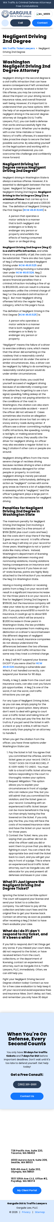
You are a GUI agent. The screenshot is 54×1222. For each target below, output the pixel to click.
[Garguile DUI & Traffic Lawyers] (17, 14)
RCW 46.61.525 (27, 265)
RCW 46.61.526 (25, 272)
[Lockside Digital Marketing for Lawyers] (27, 1218)
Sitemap (40, 1212)
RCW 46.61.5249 (33, 210)
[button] (5, 23)
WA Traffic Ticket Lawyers (19, 48)
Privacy (26, 1212)
